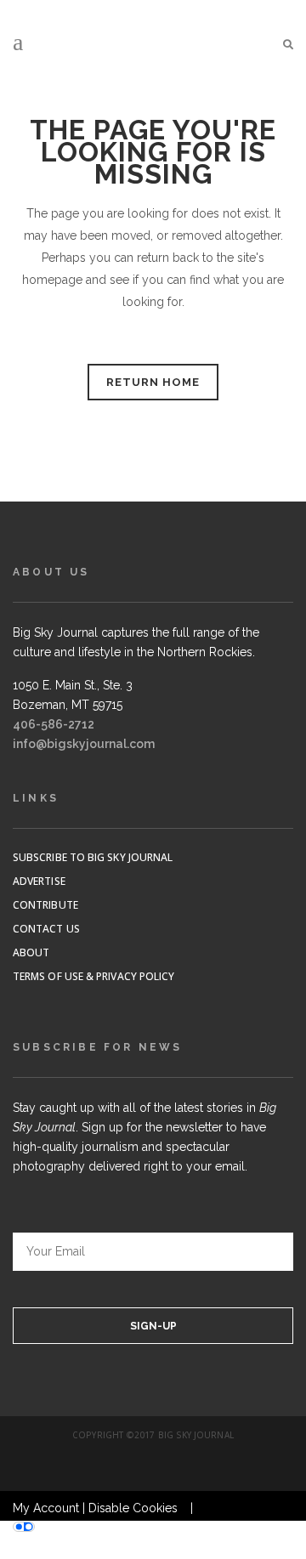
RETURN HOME (153, 382)
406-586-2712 (53, 724)
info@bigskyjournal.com (84, 744)
